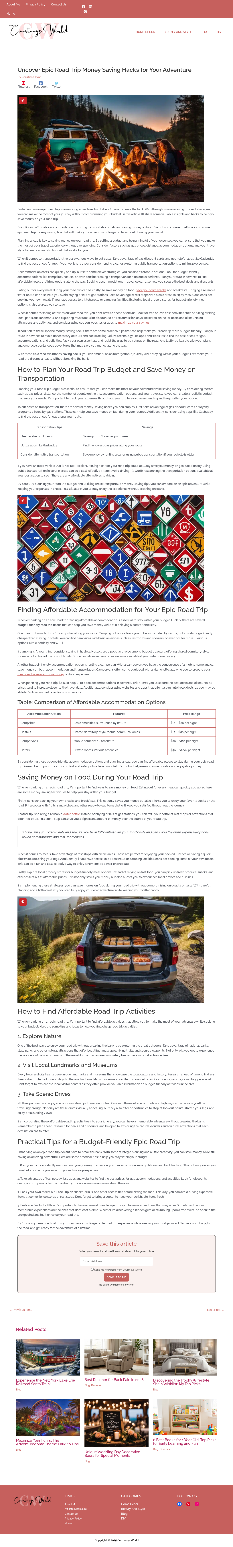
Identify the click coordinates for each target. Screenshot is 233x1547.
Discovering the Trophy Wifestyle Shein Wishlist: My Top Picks (181, 1382)
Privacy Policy (73, 1518)
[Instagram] (90, 7)
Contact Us (71, 1513)
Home (68, 1523)
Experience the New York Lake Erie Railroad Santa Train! (45, 1382)
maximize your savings (133, 322)
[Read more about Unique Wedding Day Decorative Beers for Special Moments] (116, 1423)
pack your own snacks (151, 290)
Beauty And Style (133, 1509)
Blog (18, 1389)
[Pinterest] (85, 11)
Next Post (215, 1309)
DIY (123, 1518)
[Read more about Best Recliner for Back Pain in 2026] (116, 1356)
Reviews (96, 1385)
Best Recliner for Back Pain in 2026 (114, 1380)
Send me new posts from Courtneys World (118, 1269)
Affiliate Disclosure (76, 1508)
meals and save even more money (40, 674)
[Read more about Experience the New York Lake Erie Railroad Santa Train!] (48, 1357)
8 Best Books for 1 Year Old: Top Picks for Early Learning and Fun (184, 1442)
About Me (70, 1504)
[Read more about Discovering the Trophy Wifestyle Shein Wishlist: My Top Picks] (185, 1357)
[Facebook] (83, 7)
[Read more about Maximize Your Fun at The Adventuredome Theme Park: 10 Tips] (48, 1417)
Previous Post (20, 1309)
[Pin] (23, 100)
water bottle (71, 814)
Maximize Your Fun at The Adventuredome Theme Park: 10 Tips (47, 1442)
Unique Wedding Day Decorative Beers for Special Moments (112, 1454)
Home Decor (129, 1504)
